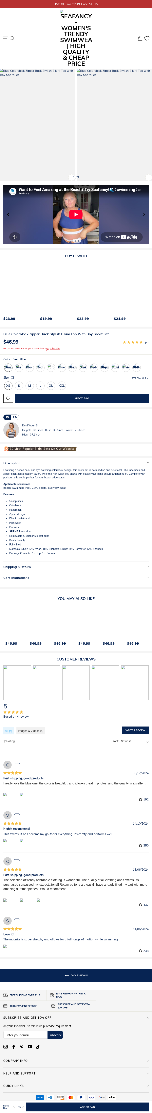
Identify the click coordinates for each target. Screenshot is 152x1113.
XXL (62, 385)
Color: (14, 359)
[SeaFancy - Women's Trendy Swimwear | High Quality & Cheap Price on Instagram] (5, 1047)
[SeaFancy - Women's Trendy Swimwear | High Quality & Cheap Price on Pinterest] (22, 1047)
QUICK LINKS (13, 1086)
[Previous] (5, 292)
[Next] (144, 292)
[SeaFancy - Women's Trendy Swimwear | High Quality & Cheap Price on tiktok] (38, 1047)
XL (51, 385)
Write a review (135, 730)
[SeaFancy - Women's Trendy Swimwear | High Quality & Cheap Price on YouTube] (30, 1047)
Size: (76, 378)
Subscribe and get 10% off (27, 1017)
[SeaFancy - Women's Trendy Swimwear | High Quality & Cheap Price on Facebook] (13, 1047)
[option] (19, 292)
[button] (144, 214)
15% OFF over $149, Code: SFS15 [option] (76, 4)
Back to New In (78, 975)
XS (8, 385)
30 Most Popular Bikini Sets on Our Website (42, 449)
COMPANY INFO (15, 1061)
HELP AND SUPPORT (19, 1073)
